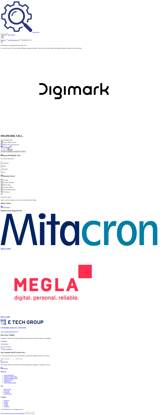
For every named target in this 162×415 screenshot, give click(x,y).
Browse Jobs (7, 389)
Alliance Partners (8, 379)
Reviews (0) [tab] (17, 151)
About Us (6, 400)
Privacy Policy (4, 413)
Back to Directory (7, 349)
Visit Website (6, 147)
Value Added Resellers (10, 382)
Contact (6, 403)
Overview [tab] (3, 151)
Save (4, 149)
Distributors (7, 381)
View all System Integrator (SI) (9, 331)
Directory (3, 35)
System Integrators (9, 375)
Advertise (6, 406)
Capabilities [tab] (10, 151)
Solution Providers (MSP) (11, 378)
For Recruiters (8, 394)
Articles (13, 35)
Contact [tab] (23, 151)
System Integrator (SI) (13, 40)
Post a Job (6, 391)
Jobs (9, 35)
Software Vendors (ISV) (10, 376)
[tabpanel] (81, 173)
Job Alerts (6, 392)
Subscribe (19, 358)
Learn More (4, 341)
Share (10, 149)
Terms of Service (12, 413)
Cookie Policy (21, 413)
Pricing (6, 402)
